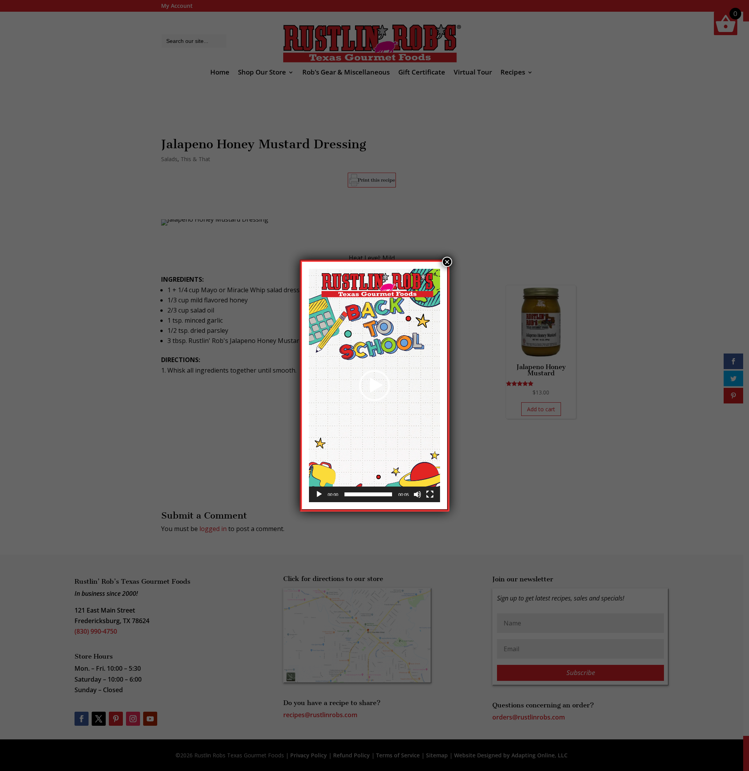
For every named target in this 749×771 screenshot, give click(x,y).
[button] (374, 385)
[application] (374, 385)
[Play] (319, 494)
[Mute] (417, 494)
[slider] (368, 494)
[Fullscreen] (430, 494)
